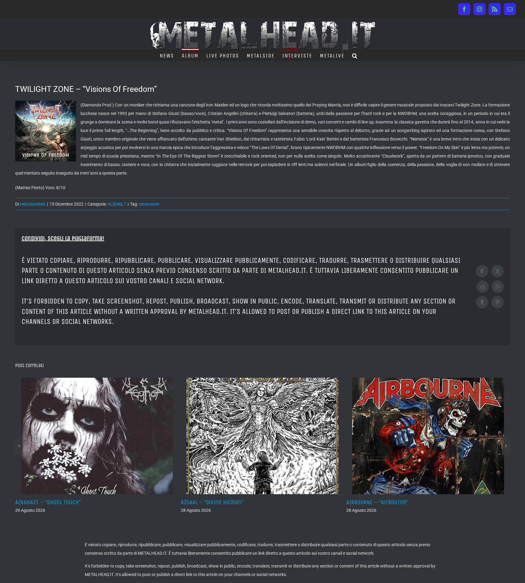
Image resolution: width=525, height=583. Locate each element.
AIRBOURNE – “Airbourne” (212, 502)
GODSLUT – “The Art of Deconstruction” (395, 502)
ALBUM (115, 204)
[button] (355, 55)
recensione (149, 204)
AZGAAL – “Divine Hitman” (46, 502)
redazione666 (33, 204)
